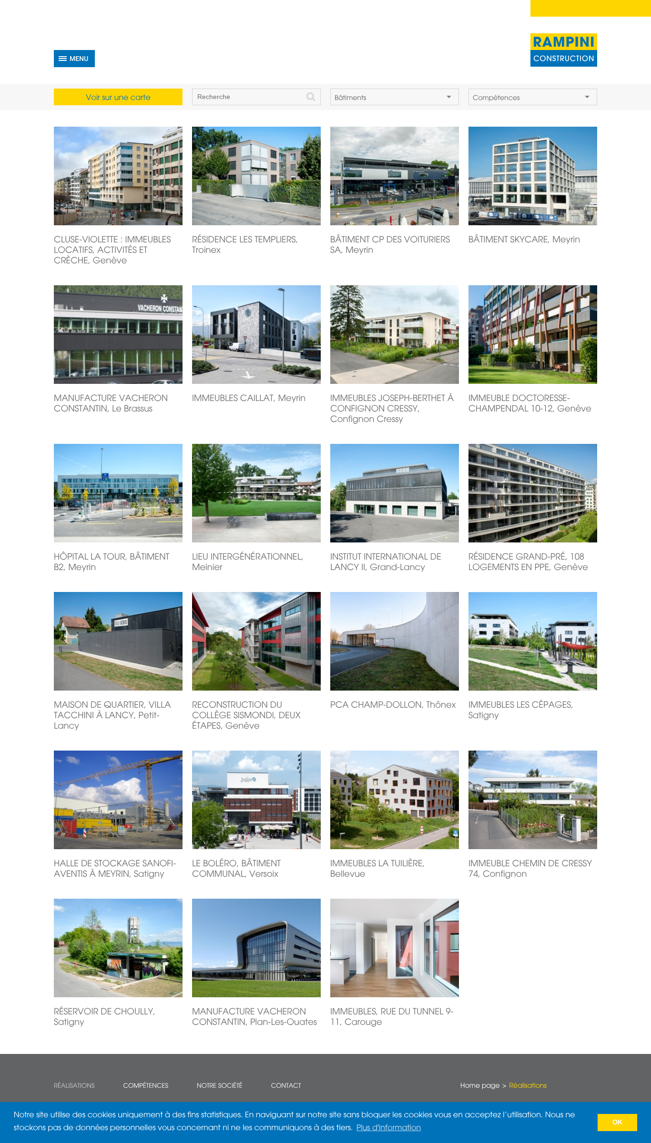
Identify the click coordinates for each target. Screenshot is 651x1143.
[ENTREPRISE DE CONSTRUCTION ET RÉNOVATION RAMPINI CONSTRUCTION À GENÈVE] (563, 50)
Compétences (145, 1086)
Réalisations (74, 1086)
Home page (479, 1086)
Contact (286, 1086)
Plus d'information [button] (388, 1128)
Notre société (220, 1086)
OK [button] (617, 1122)
